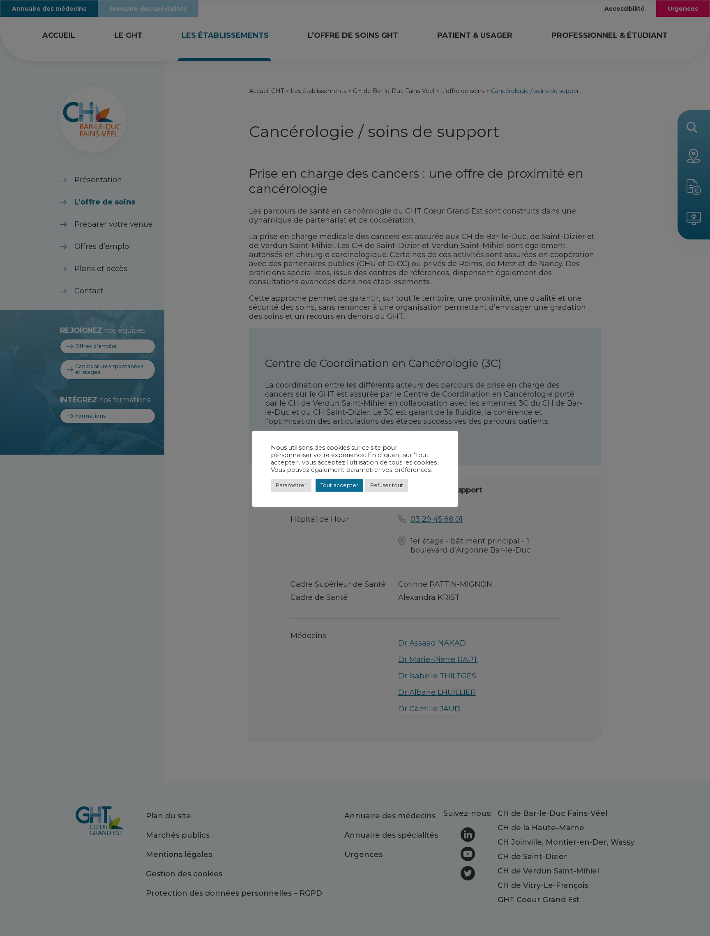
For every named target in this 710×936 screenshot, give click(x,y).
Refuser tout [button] (386, 485)
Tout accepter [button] (339, 485)
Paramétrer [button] (291, 485)
